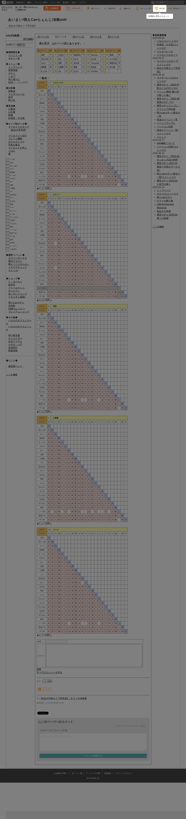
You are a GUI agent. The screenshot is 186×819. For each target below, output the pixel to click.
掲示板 (162, 8)
